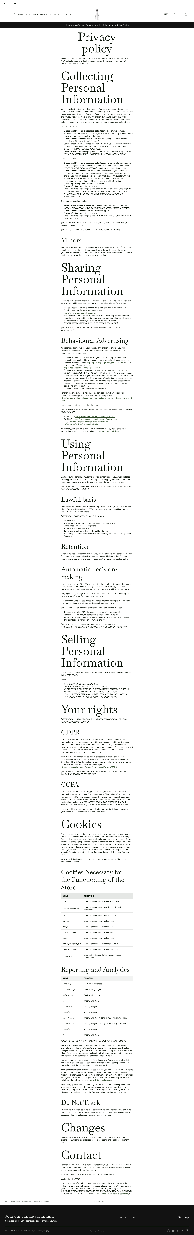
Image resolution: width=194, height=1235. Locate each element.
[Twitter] (182, 1230)
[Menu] (8, 14)
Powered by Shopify (41, 1201)
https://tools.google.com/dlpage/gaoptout (82, 368)
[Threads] (187, 1230)
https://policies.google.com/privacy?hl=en (105, 362)
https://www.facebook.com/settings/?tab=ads (95, 416)
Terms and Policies (97, 1202)
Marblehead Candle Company (22, 1201)
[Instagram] (168, 1230)
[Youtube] (173, 1230)
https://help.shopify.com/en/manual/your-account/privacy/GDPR (89, 767)
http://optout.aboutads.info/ (107, 431)
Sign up (183, 1217)
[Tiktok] (177, 1230)
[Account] (180, 14)
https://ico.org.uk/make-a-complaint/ (113, 1194)
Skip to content (9, 3)
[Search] (15, 14)
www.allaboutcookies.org (100, 1080)
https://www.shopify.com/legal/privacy (80, 313)
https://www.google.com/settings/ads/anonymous (95, 419)
